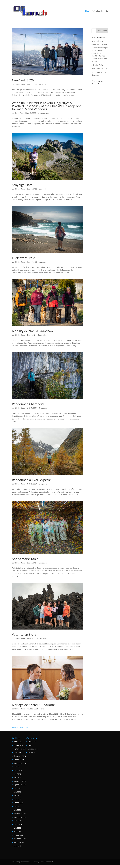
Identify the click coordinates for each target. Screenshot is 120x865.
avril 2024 (17, 778)
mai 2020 (17, 831)
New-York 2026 (23, 80)
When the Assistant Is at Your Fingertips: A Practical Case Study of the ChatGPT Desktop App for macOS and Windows (47, 106)
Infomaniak (48, 862)
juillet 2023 (18, 788)
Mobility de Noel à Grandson (32, 331)
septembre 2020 (20, 817)
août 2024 (17, 767)
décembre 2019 (20, 839)
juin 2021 (17, 810)
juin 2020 (17, 828)
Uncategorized (43, 113)
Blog (87, 11)
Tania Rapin (19, 113)
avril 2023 (17, 796)
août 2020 (17, 821)
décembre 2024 (20, 756)
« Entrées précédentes (21, 727)
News (42, 709)
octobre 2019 (19, 842)
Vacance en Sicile (24, 634)
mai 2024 (17, 774)
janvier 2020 (18, 835)
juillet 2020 (18, 824)
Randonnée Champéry (28, 404)
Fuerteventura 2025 (26, 258)
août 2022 (17, 799)
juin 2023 (17, 792)
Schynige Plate (22, 185)
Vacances (43, 84)
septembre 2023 (20, 785)
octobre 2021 (19, 803)
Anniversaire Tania (25, 559)
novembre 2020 (20, 813)
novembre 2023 (20, 781)
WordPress (26, 862)
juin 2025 (17, 752)
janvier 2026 (18, 745)
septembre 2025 (20, 749)
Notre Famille (97, 11)
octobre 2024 (19, 760)
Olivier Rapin (20, 84)
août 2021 (17, 806)
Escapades (43, 189)
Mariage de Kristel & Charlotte (33, 705)
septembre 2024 (20, 763)
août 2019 (17, 846)
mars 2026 (18, 742)
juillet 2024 (18, 770)
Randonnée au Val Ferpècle (31, 480)
